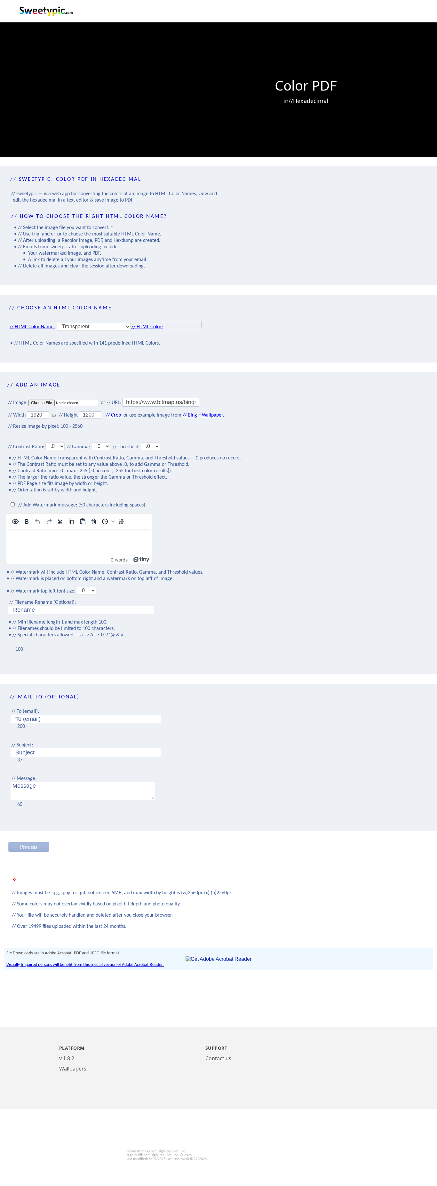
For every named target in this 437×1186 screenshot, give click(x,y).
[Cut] (60, 521)
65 (19, 804)
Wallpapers (72, 1068)
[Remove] (93, 521)
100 (19, 649)
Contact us (218, 1058)
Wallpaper (212, 415)
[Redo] (49, 521)
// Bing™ (192, 415)
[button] (107, 521)
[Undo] (37, 521)
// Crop (113, 415)
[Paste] (82, 521)
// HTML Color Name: (32, 327)
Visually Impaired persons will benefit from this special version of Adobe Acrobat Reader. (85, 964)
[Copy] (71, 521)
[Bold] (26, 521)
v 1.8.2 (66, 1058)
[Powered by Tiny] (141, 559)
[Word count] (121, 521)
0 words (119, 559)
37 (19, 760)
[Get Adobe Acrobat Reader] (218, 959)
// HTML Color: (147, 327)
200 (21, 726)
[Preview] (15, 521)
